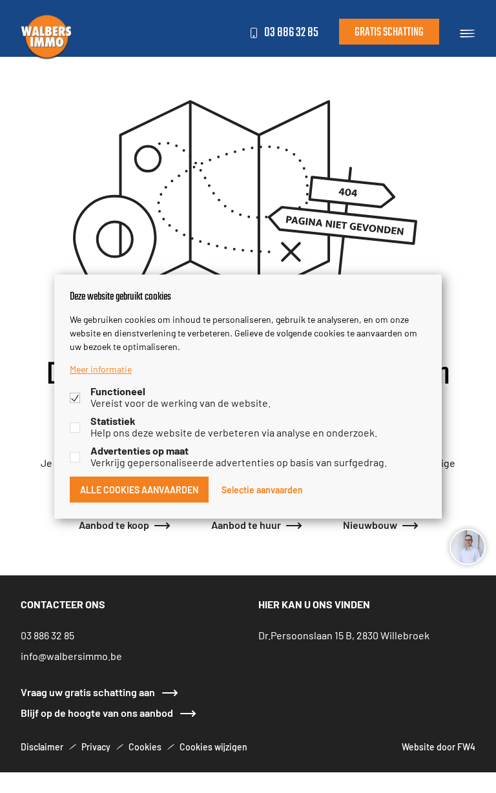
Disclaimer (42, 746)
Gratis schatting (389, 33)
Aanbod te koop (114, 524)
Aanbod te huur (246, 524)
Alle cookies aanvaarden (139, 489)
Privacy (95, 746)
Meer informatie (101, 369)
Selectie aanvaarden (262, 489)
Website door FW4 (438, 746)
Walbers (46, 36)
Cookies (145, 746)
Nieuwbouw (370, 524)
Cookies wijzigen (213, 746)
